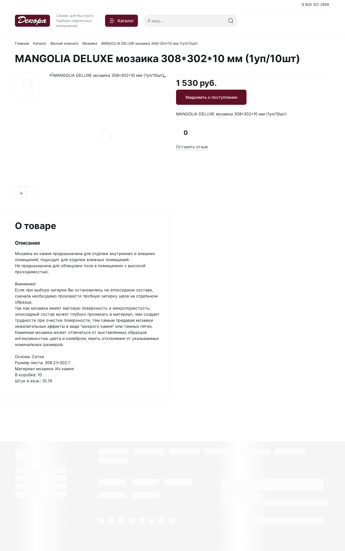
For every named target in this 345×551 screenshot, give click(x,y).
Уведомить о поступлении (211, 97)
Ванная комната (64, 43)
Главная (22, 43)
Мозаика (89, 43)
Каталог (39, 43)
